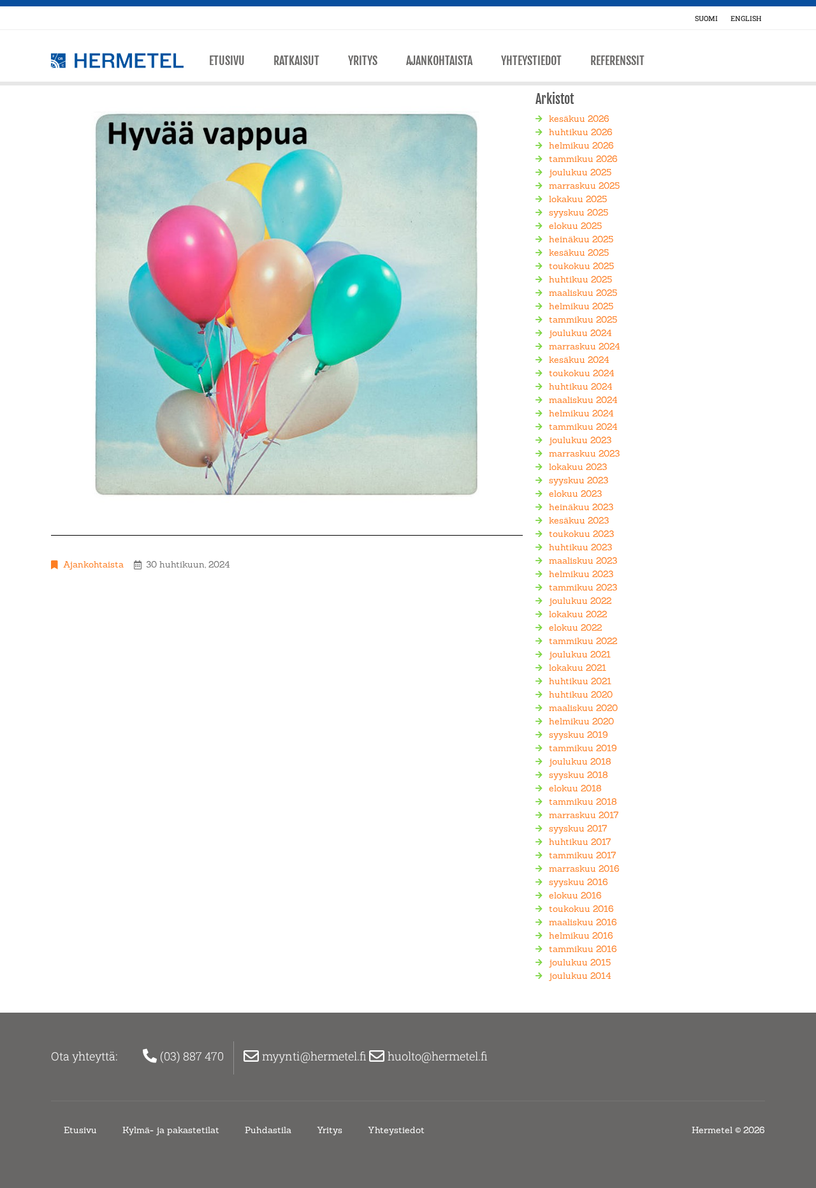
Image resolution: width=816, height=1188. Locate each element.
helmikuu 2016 (581, 935)
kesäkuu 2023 (579, 520)
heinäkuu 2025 (581, 239)
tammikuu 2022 (583, 641)
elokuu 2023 (575, 493)
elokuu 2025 (575, 225)
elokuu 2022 (575, 627)
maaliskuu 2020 (583, 708)
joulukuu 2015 (580, 962)
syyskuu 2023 (578, 480)
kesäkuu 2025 (579, 252)
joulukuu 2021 (580, 654)
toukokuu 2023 (581, 533)
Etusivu (227, 61)
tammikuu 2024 (583, 426)
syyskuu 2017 (578, 828)
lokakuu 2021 (577, 667)
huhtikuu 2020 (581, 694)
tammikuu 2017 (582, 855)
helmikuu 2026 (581, 145)
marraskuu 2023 (584, 453)
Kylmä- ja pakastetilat (170, 1130)
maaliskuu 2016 (583, 922)
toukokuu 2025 (581, 266)
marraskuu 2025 (584, 185)
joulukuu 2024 (580, 333)
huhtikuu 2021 (580, 681)
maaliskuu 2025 (583, 292)
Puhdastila (268, 1130)
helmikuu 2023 (581, 574)
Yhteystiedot (531, 61)
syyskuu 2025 (578, 212)
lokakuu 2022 (578, 614)
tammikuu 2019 (583, 748)
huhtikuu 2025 (580, 279)
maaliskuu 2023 (583, 560)
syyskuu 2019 (578, 734)
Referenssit (617, 61)
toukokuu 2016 (581, 908)
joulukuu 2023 (580, 440)
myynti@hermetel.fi (315, 1056)
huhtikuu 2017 (580, 841)
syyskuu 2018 (578, 775)
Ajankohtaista (439, 61)
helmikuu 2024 (581, 413)
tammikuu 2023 (583, 587)
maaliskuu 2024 (583, 400)
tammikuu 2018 (583, 801)
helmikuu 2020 (581, 721)
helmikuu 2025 (581, 306)
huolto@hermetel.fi (439, 1056)
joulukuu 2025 (580, 172)
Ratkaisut (296, 61)
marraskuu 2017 (583, 815)
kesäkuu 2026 (579, 118)
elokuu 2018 (575, 788)
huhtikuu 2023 (580, 547)
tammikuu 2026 (583, 159)
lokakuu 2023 (578, 467)
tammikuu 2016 (583, 949)
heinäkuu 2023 (581, 507)
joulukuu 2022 (580, 600)
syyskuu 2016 (578, 882)
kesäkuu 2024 (579, 359)
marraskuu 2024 (584, 346)
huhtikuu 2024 (581, 386)
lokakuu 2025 (578, 199)
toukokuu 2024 (582, 373)
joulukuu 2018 (580, 761)
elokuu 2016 (575, 895)
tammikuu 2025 (583, 319)
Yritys (362, 61)
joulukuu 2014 (580, 975)
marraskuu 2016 (584, 868)
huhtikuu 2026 (581, 132)
